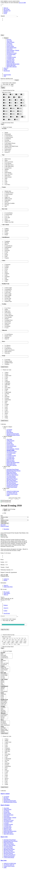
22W (6, 111)
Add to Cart (3, 521)
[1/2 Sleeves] (5, 721)
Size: (2, 515)
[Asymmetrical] (4, 702)
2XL (17, 119)
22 (11, 103)
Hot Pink (7, 396)
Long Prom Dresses (11, 477)
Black (6, 413)
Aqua (6, 380)
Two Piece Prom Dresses (12, 484)
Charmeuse (7, 264)
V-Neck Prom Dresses (12, 487)
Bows (6, 244)
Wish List (6, 8)
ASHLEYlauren (10, 440)
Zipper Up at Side (9, 222)
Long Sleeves (8, 348)
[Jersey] (3, 698)
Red (6, 402)
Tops (6, 181)
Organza (7, 273)
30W (13, 114)
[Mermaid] (4, 717)
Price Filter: (5, 84)
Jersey (6, 269)
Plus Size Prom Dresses (12, 481)
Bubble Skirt (8, 191)
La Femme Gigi (10, 457)
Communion (8, 138)
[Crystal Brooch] (4, 691)
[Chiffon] (3, 695)
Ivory (6, 407)
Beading (7, 242)
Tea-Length (7, 300)
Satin (6, 275)
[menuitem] (16, 8)
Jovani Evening (10, 450)
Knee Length (8, 295)
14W (23, 105)
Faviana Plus (10, 443)
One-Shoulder (8, 317)
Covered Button (9, 213)
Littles (8, 495)
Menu (2, 35)
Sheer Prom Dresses (11, 480)
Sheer (6, 219)
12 (5, 100)
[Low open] (4, 678)
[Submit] (17, 16)
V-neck (6, 327)
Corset (6, 195)
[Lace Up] (4, 676)
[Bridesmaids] (6, 655)
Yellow (6, 372)
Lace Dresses (8, 163)
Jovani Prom (9, 447)
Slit (6, 206)
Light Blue (7, 383)
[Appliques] (4, 687)
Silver (6, 416)
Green (6, 377)
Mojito (6, 374)
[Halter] (4, 709)
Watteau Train (8, 301)
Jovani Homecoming (11, 446)
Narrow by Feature (7, 127)
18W (13, 108)
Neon (6, 231)
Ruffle (6, 255)
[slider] (25, 625)
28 (5, 105)
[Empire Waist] (4, 715)
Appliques (7, 241)
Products (6, 605)
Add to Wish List (4, 523)
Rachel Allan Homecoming (13, 462)
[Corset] (5, 671)
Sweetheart (7, 326)
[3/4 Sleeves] (5, 722)
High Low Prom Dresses (12, 474)
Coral (6, 405)
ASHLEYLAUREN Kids (13, 491)
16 (17, 100)
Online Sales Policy (8, 586)
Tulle (6, 281)
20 (5, 103)
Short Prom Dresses (11, 483)
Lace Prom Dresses (11, 476)
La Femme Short (10, 458)
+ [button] (4, 428)
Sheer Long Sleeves (9, 350)
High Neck (7, 311)
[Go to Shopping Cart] (1, 4)
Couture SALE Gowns (12, 494)
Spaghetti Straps (9, 362)
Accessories (9, 429)
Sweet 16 (7, 152)
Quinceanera (8, 149)
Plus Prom (9, 431)
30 (11, 105)
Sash (6, 256)
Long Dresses (8, 168)
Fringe (6, 252)
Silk (6, 278)
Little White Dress (9, 166)
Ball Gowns (8, 158)
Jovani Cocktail (10, 444)
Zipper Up (7, 220)
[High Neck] (4, 710)
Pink (6, 395)
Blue (6, 386)
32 (17, 105)
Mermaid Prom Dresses (12, 479)
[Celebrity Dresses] (5, 668)
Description (6, 529)
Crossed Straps (8, 214)
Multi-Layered (8, 198)
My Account (6, 9)
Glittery (7, 228)
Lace (6, 253)
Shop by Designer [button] (8, 436)
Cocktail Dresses (9, 137)
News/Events (7, 613)
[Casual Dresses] (6, 656)
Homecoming (8, 144)
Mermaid (7, 337)
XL (10, 119)
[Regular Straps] (4, 729)
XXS (6, 117)
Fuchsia (7, 398)
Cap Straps (7, 359)
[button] (6, 38)
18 (23, 100)
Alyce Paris (9, 439)
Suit (6, 180)
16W (6, 108)
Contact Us (6, 579)
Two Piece (7, 184)
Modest (7, 169)
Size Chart (3, 524)
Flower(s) (7, 250)
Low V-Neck (8, 314)
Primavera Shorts (11, 461)
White (6, 418)
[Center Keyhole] (5, 670)
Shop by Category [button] (8, 426)
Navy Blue (7, 387)
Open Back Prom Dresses (13, 469)
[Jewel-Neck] (4, 711)
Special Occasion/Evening (13, 433)
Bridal (6, 132)
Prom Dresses (8, 147)
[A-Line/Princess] (4, 714)
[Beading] (4, 688)
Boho (6, 160)
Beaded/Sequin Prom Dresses (13, 470)
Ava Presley (9, 442)
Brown (6, 411)
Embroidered (8, 247)
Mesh (6, 272)
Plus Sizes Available (9, 203)
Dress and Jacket (9, 162)
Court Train (7, 292)
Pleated (6, 201)
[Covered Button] (4, 674)
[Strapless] (4, 731)
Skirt (6, 178)
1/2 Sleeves (7, 345)
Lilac (6, 390)
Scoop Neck (8, 321)
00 (12, 94)
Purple (6, 389)
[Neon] (2, 683)
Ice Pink (7, 393)
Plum (6, 401)
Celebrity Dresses (9, 192)
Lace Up (7, 216)
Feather (7, 249)
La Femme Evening (11, 455)
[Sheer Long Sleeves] (5, 725)
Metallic (7, 230)
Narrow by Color (7, 369)
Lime (6, 378)
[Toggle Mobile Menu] (1, 601)
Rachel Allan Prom (11, 463)
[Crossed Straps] (4, 675)
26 (23, 103)
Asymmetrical (8, 289)
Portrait (6, 318)
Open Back (7, 200)
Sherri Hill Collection (12, 465)
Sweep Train (8, 298)
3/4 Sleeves (7, 347)
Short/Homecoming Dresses (13, 435)
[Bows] (4, 690)
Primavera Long (10, 459)
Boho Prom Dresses (11, 472)
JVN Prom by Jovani (11, 451)
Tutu (6, 183)
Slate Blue (7, 384)
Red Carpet (7, 150)
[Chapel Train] (4, 703)
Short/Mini (7, 297)
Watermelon (8, 399)
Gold (6, 410)
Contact (5, 610)
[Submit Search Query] (17, 616)
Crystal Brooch (8, 245)
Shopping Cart (7, 10)
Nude (6, 408)
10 (20, 97)
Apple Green (8, 375)
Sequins (7, 258)
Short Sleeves (8, 351)
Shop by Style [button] (7, 466)
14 (11, 100)
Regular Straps (8, 361)
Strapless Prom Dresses (12, 485)
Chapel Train (8, 290)
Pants (6, 171)
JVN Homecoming (11, 453)
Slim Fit (7, 338)
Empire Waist (8, 335)
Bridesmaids (8, 134)
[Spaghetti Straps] (4, 730)
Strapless (7, 324)
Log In (5, 13)
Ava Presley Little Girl (12, 492)
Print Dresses (8, 172)
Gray (6, 414)
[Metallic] (2, 682)
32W (20, 114)
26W (20, 111)
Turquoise (7, 381)
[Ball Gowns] (5, 660)
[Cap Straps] (4, 728)
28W (6, 114)
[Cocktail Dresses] (6, 657)
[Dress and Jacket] (5, 663)
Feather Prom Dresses (12, 473)
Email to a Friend (5, 526)
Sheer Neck (8, 323)
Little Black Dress (9, 165)
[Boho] (5, 662)
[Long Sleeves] (5, 723)
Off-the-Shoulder (9, 315)
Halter (6, 309)
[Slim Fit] (4, 718)
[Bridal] (6, 654)
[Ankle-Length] (4, 701)
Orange (7, 404)
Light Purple (8, 392)
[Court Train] (4, 705)
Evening (7, 140)
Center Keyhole (8, 194)
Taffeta (6, 279)
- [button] (4, 489)
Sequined (7, 276)
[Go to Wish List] (2, 4)
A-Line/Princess (9, 334)
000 (6, 94)
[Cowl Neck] (4, 707)
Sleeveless (7, 353)
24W (13, 111)
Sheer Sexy (7, 175)
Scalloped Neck (8, 320)
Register (5, 12)
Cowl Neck (7, 308)
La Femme (9, 454)
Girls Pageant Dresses (10, 143)
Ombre (6, 233)
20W (20, 108)
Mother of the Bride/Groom (11, 146)
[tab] (16, 431)
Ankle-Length (8, 287)
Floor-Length (8, 293)
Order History (7, 593)
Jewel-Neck (8, 312)
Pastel (6, 234)
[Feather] (3, 697)
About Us (6, 585)
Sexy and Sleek (8, 174)
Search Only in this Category (9, 82)
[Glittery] (2, 680)
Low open (7, 217)
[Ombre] (2, 684)
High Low (7, 197)
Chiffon (7, 266)
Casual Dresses (8, 135)
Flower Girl (8, 141)
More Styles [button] (6, 488)
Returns (5, 580)
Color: (2, 518)
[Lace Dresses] (5, 664)
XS (13, 117)
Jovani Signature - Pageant (13, 448)
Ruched (7, 204)
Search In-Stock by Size (8, 90)
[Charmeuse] (3, 694)
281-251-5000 (22, 2)
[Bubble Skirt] (5, 667)
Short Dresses (8, 177)
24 (17, 103)
